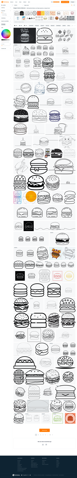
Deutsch (57, 464)
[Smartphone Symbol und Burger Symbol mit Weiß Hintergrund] (17, 50)
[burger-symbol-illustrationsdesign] (68, 290)
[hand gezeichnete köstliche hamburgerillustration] (42, 253)
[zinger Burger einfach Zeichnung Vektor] (41, 349)
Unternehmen (19, 464)
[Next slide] (74, 26)
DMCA (32, 461)
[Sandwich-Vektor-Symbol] (63, 275)
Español (57, 461)
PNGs (21, 25)
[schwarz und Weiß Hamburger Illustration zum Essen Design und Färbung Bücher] (21, 305)
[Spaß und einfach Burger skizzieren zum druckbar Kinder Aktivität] (44, 197)
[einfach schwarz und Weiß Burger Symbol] (48, 63)
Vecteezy (18, 461)
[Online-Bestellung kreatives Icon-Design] (47, 153)
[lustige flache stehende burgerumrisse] (67, 141)
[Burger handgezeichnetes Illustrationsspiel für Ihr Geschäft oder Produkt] (52, 376)
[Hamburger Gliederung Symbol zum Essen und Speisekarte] (39, 153)
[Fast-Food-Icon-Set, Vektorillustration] (19, 418)
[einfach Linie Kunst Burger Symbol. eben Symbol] (36, 305)
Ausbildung (19, 465)
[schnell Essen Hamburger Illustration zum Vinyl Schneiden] (53, 320)
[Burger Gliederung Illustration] (37, 63)
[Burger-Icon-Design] (63, 418)
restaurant (52, 25)
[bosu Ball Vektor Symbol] (25, 362)
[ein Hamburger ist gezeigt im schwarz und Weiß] (36, 182)
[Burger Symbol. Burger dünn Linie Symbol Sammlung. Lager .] (59, 265)
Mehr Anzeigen (70, 18)
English (57, 460)
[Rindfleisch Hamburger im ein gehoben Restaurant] (69, 406)
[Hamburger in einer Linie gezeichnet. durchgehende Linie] (61, 166)
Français (57, 465)
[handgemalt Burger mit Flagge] (39, 88)
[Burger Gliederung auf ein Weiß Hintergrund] (49, 75)
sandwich (64, 25)
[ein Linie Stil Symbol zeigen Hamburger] (20, 182)
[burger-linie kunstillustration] (69, 349)
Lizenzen (32, 460)
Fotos (26, 25)
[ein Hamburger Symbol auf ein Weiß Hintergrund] (65, 392)
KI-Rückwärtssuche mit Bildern (22, 468)
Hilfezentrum (44, 460)
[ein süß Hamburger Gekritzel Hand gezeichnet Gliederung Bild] (56, 406)
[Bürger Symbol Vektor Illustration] (34, 376)
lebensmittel (31, 25)
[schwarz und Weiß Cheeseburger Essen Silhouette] (63, 153)
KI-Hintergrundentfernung (21, 469)
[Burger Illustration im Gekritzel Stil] (57, 197)
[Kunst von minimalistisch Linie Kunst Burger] (68, 182)
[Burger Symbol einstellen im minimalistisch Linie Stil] (31, 239)
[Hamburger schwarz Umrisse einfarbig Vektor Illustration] (22, 320)
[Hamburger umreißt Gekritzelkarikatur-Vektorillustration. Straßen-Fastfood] (20, 392)
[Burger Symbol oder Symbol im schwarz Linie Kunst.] (33, 102)
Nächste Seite (44, 430)
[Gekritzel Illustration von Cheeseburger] (67, 88)
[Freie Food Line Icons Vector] (64, 35)
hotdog (69, 25)
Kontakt (43, 461)
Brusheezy (19, 460)
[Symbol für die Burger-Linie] (67, 305)
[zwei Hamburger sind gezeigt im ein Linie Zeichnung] (25, 253)
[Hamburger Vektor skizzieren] (20, 335)
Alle (3, 12)
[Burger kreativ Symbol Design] (29, 197)
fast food (47, 25)
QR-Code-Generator (20, 470)
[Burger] (38, 406)
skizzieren (42, 25)
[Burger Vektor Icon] (44, 275)
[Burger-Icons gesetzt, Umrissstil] (38, 50)
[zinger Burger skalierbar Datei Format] (18, 153)
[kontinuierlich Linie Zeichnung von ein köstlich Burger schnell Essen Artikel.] (64, 63)
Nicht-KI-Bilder (4, 15)
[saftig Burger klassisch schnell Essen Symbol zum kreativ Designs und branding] (55, 349)
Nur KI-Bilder (4, 13)
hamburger (37, 25)
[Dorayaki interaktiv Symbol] (39, 166)
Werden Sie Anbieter (45, 464)
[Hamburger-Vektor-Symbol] (26, 275)
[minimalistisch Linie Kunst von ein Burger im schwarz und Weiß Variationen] (24, 226)
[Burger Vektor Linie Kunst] (46, 418)
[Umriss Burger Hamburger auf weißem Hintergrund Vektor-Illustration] (52, 88)
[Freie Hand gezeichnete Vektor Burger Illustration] (25, 35)
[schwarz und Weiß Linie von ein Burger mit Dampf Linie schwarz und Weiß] (60, 129)
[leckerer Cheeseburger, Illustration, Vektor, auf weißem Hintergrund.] (65, 362)
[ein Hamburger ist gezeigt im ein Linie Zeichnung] (68, 102)
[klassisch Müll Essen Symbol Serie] (38, 320)
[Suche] (71, 5)
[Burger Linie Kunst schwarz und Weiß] (52, 182)
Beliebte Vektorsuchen (34, 464)
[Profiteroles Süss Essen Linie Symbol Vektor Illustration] (68, 376)
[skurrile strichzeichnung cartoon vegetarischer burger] (20, 102)
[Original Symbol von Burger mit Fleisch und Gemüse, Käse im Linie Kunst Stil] (21, 166)
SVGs (16, 25)
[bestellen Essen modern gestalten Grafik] (17, 197)
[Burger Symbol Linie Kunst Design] (24, 265)
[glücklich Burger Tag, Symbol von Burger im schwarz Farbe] (34, 392)
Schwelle (2, 44)
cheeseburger (58, 25)
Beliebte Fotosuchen (34, 465)
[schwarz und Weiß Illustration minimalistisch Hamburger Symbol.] (68, 320)
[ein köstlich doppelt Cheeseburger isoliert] (28, 153)
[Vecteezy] (5, 2)
